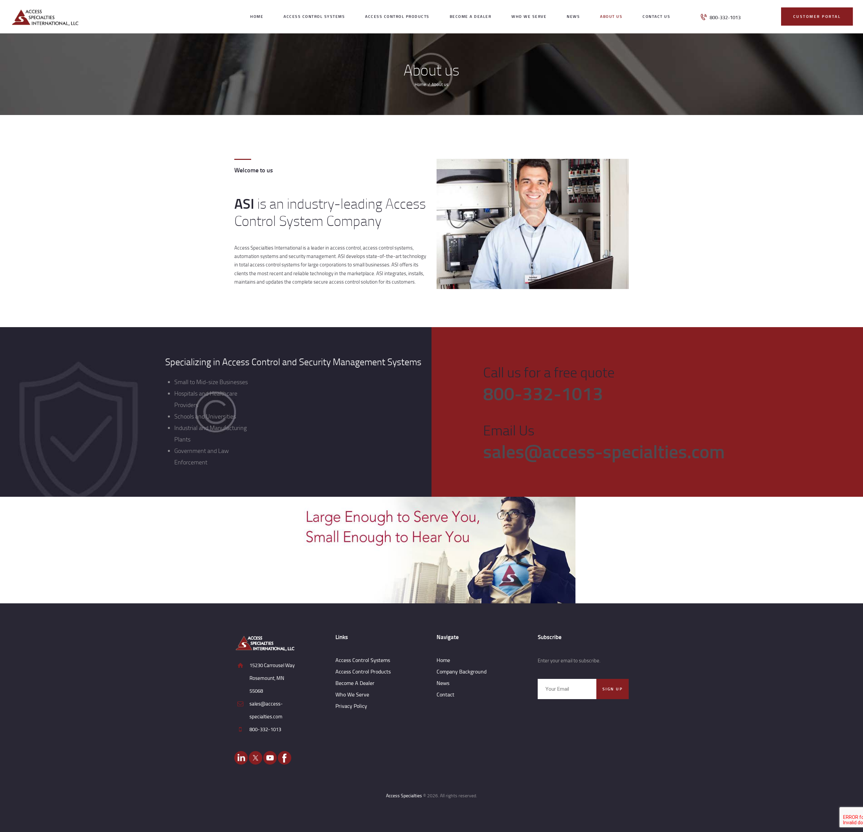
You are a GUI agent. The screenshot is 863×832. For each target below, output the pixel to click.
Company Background (461, 671)
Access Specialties (404, 795)
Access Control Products (363, 671)
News (443, 683)
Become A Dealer (355, 683)
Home (420, 84)
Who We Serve (352, 694)
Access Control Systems (362, 660)
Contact (445, 694)
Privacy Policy (351, 706)
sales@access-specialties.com (604, 451)
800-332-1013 (543, 393)
